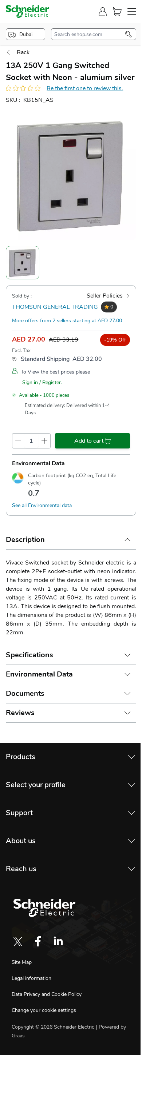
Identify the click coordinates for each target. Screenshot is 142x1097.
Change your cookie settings (44, 1010)
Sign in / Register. (42, 382)
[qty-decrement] (18, 441)
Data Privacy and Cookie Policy (47, 994)
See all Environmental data (42, 505)
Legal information (31, 978)
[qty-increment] (44, 441)
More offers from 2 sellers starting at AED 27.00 (67, 320)
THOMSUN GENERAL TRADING (55, 307)
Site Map (22, 962)
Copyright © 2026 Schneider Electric (54, 1027)
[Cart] (117, 11)
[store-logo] (28, 11)
